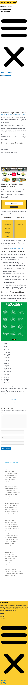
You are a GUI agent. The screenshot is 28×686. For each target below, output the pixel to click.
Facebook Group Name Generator (12, 498)
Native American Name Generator (12, 464)
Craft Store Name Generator (10, 490)
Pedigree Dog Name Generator (11, 469)
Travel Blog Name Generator (10, 567)
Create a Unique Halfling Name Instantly (13, 571)
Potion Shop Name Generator (11, 545)
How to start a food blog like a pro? (17, 248)
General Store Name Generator (11, 513)
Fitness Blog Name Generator (11, 505)
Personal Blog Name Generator (11, 539)
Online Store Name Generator (11, 537)
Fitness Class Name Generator (11, 507)
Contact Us (3, 618)
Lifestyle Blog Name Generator (11, 522)
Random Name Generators (6, 8)
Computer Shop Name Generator (11, 488)
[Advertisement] (14, 93)
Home (2, 613)
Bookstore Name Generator (10, 477)
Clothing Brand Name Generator (11, 481)
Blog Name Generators (5, 11)
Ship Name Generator (9, 554)
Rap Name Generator (9, 550)
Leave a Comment (5, 114)
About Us (3, 616)
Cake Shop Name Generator (10, 479)
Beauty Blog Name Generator (11, 473)
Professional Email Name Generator (12, 547)
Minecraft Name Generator (10, 530)
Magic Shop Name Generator (11, 524)
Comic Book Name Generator (11, 484)
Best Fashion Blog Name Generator (12, 503)
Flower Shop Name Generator (11, 509)
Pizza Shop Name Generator (11, 541)
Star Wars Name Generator (10, 562)
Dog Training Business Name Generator (13, 492)
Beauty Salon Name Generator (11, 475)
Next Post (14, 402)
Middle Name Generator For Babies (12, 528)
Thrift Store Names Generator (11, 564)
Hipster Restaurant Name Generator (12, 518)
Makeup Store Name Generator (11, 526)
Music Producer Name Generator (11, 535)
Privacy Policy (4, 615)
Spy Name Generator (9, 560)
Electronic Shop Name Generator (11, 494)
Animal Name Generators (6, 9)
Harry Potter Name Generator (11, 515)
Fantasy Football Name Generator (12, 501)
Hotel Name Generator (9, 520)
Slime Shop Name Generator (10, 558)
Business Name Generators (6, 6)
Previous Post (14, 399)
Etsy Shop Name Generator (10, 496)
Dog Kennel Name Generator (11, 467)
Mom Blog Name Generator (10, 533)
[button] (14, 42)
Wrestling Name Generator (10, 569)
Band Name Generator (9, 471)
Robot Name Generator (9, 552)
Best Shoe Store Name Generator (11, 556)
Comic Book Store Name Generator (12, 486)
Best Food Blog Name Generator (11, 511)
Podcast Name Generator (10, 543)
